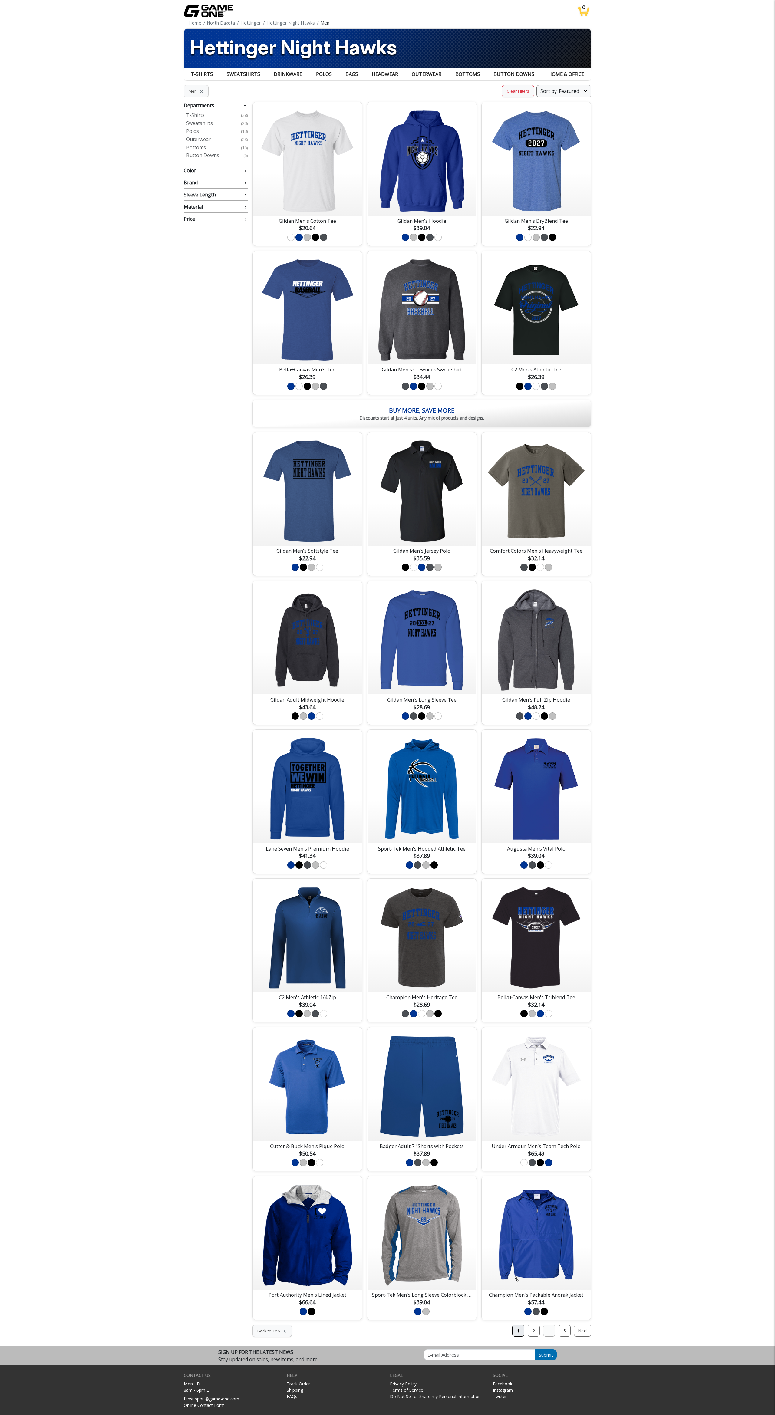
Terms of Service (406, 1390)
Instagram (503, 1390)
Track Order (298, 1384)
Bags (351, 74)
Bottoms (467, 74)
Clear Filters (518, 91)
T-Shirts (202, 74)
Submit (546, 1355)
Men (196, 91)
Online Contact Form (204, 1405)
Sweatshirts (243, 74)
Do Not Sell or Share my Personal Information (435, 1396)
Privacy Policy (403, 1384)
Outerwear (426, 74)
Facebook (502, 1384)
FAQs (292, 1396)
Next (582, 1331)
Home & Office (566, 74)
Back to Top (272, 1331)
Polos (324, 74)
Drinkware (288, 74)
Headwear (385, 74)
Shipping (295, 1390)
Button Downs (513, 74)
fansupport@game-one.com (211, 1399)
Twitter (500, 1396)
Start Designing (307, 204)
